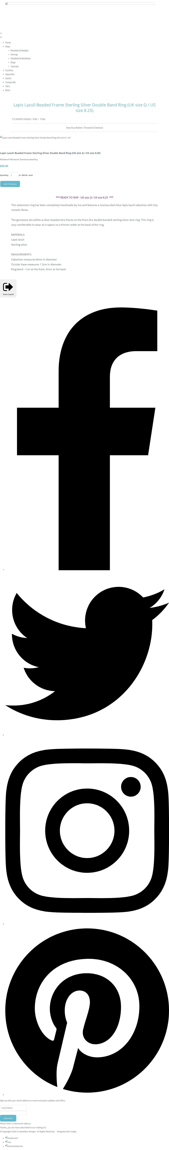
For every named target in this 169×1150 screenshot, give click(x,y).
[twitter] (87, 735)
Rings (13, 62)
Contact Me (10, 82)
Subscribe (8, 1118)
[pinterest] (87, 1094)
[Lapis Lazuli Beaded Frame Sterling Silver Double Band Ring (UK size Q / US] (4, 146)
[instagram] (87, 923)
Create (73, 1131)
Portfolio (9, 70)
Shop (7, 46)
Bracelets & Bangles (20, 50)
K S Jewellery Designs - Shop (24, 119)
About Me (9, 74)
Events (8, 78)
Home (8, 42)
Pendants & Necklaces (20, 58)
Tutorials (14, 66)
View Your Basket (74, 127)
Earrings (14, 54)
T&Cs (7, 86)
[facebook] (87, 569)
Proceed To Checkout (93, 127)
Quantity (4, 175)
